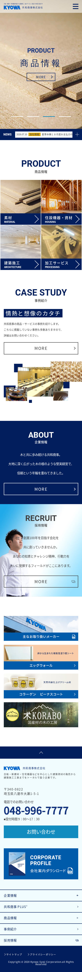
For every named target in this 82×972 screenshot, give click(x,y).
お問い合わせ (41, 831)
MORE (41, 77)
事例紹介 (10, 929)
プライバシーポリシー (43, 954)
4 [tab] (65, 116)
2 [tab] (33, 116)
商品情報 (10, 918)
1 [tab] (17, 116)
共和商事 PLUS (15, 906)
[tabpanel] (41, 64)
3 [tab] (49, 116)
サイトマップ (14, 954)
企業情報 (10, 895)
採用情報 (10, 940)
